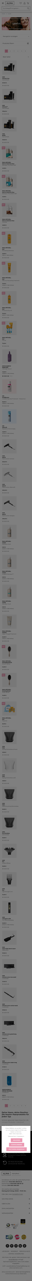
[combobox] (14, 8)
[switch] (14, 1228)
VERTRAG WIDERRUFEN (16, 1254)
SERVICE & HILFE (24, 1251)
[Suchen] (28, 8)
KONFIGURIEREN (16, 1144)
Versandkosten (13, 1259)
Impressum (20, 1136)
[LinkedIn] (20, 1246)
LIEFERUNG (5, 1251)
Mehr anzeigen (7, 1126)
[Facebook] (7, 1246)
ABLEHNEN (16, 1140)
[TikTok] (24, 1246)
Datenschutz (12, 1136)
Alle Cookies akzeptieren (17, 1149)
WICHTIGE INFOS (7, 1199)
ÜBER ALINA (6, 1204)
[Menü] (3, 3)
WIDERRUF (14, 1251)
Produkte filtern (8, 43)
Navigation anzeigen (10, 36)
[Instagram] (16, 1246)
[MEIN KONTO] (24, 3)
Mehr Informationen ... (16, 1134)
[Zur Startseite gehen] (9, 3)
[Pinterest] (12, 1246)
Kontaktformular (17, 1194)
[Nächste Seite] (25, 51)
